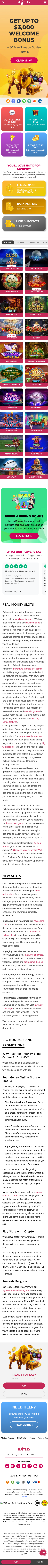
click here (24, 1496)
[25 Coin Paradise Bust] (36, 352)
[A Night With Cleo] (11, 260)
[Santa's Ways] (11, 468)
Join (16, 1562)
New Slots (34, 242)
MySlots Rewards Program (15, 1290)
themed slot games (15, 823)
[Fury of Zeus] (11, 329)
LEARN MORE (24, 535)
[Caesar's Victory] (36, 283)
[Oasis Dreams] (36, 445)
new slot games (32, 711)
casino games (33, 622)
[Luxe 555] (36, 329)
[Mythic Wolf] (36, 260)
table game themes (33, 962)
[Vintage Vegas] (36, 422)
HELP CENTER (24, 1424)
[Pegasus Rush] (11, 352)
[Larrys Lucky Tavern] (11, 376)
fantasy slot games (34, 955)
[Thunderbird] (36, 399)
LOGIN (24, 1394)
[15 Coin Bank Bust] (36, 306)
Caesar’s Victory (21, 850)
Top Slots (8, 242)
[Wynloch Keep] (11, 306)
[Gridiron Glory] (11, 445)
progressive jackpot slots (31, 736)
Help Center (22, 1438)
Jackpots (21, 242)
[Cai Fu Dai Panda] (11, 283)
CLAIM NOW (24, 60)
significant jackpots (24, 619)
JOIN (24, 1385)
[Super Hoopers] (11, 422)
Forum (32, 1438)
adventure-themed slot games (27, 669)
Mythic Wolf (36, 850)
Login (39, 1562)
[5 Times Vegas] (11, 399)
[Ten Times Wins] (36, 376)
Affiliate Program (7, 1438)
